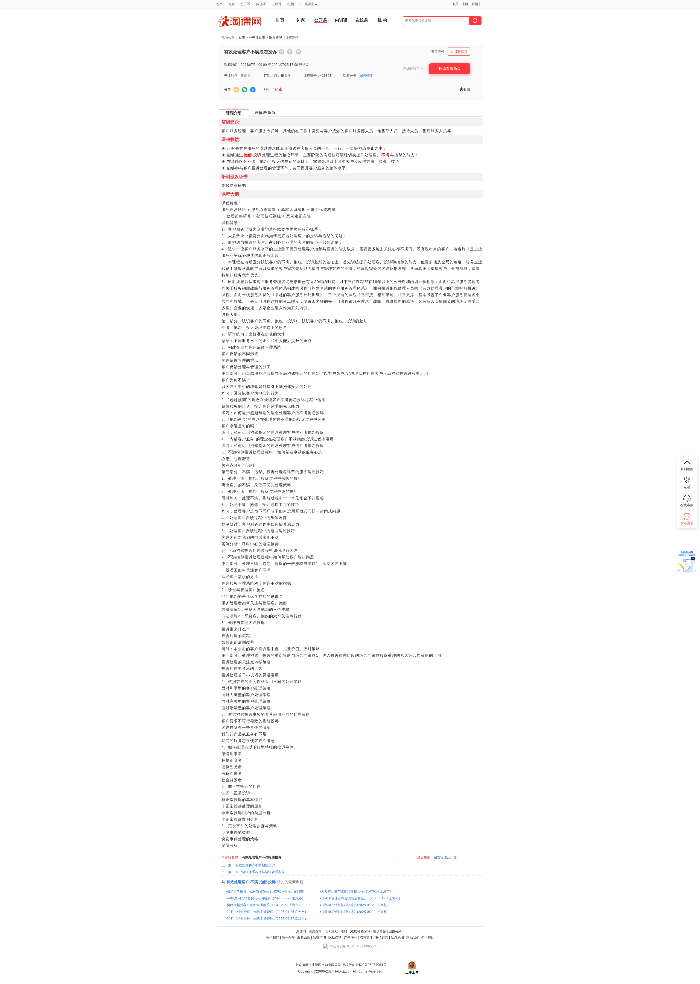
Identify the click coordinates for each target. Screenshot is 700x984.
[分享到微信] (244, 89)
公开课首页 (257, 38)
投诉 (272, 882)
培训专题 (379, 931)
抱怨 (263, 882)
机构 (290, 4)
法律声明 (319, 937)
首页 (242, 38)
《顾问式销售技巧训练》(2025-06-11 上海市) (354, 912)
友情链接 (381, 937)
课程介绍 (233, 113)
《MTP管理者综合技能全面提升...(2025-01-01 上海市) (360, 898)
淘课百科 (315, 931)
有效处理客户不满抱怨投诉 (255, 865)
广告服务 (350, 937)
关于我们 (272, 937)
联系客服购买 (449, 69)
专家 (231, 4)
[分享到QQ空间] (236, 89)
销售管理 (275, 38)
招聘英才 (366, 937)
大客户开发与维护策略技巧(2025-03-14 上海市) (356, 891)
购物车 (476, 4)
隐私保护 (335, 937)
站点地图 (398, 937)
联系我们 (412, 937)
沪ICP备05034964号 (370, 965)
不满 (254, 882)
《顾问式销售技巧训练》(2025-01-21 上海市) (354, 905)
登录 (456, 4)
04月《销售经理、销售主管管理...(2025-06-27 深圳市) (266, 919)
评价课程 (459, 52)
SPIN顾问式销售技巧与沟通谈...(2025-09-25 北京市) (265, 898)
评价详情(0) (265, 112)
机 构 (382, 20)
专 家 (300, 20)
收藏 (464, 89)
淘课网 (301, 931)
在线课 (361, 20)
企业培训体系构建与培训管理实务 (260, 872)
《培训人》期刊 (335, 931)
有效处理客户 (237, 882)
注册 (465, 4)
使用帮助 (427, 937)
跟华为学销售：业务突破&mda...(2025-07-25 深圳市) (265, 891)
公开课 (320, 20)
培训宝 (309, 4)
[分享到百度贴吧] (253, 90)
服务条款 (304, 937)
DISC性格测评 (360, 931)
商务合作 (288, 937)
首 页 (279, 20)
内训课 (341, 20)
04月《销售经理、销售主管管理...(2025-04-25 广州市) (266, 912)
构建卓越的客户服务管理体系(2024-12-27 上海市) (263, 905)
